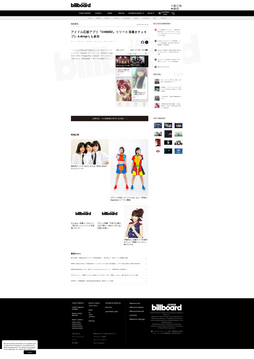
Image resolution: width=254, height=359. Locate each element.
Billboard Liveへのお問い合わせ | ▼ (104, 333)
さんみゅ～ (82, 41)
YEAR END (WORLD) (77, 328)
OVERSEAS (92, 317)
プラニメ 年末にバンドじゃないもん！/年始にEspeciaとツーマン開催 (129, 198)
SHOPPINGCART (165, 13)
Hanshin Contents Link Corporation (165, 313)
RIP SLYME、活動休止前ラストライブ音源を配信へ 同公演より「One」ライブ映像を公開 (99, 258)
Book (155, 18)
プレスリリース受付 (99, 336)
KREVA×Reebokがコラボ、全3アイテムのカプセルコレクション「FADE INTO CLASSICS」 (99, 269)
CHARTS (98, 13)
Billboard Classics (137, 307)
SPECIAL (121, 13)
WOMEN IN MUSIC (135, 13)
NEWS (110, 13)
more (178, 74)
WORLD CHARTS (76, 324)
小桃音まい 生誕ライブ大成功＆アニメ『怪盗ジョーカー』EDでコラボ (135, 242)
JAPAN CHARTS (76, 322)
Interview (126, 18)
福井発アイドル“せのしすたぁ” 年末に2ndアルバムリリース (89, 167)
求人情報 (74, 343)
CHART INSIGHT (85, 13)
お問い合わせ (76, 333)
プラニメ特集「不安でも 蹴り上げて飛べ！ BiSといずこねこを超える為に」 (109, 225)
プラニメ (74, 41)
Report (107, 18)
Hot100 (98, 18)
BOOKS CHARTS (94, 303)
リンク (74, 340)
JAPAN (90, 315)
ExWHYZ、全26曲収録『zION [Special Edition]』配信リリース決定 (92, 281)
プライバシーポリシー (100, 340)
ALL (89, 313)
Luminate (133, 315)
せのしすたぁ (99, 41)
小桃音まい (90, 41)
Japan (136, 18)
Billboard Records (137, 311)
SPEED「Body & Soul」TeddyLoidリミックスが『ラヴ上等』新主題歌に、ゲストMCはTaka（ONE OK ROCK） (106, 264)
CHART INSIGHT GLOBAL (78, 308)
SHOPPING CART (111, 312)
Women (163, 18)
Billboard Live (135, 303)
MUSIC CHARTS (77, 320)
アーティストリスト (78, 336)
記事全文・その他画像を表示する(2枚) (108, 118)
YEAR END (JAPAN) (77, 326)
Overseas (145, 18)
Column (116, 18)
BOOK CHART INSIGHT (77, 314)
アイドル (114, 41)
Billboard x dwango (137, 319)
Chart (90, 18)
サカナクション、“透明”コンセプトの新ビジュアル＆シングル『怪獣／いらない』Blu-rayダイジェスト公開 (104, 275)
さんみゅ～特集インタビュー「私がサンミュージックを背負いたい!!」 (82, 225)
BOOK (150, 13)
